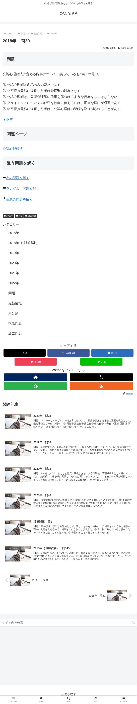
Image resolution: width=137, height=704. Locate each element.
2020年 (13, 263)
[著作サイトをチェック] (35, 377)
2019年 (13, 253)
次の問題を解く (17, 178)
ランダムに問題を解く (22, 188)
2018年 (9, 216)
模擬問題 (15, 323)
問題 (21, 216)
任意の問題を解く (19, 199)
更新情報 (15, 303)
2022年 (13, 283)
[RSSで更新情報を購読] (101, 386)
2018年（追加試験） (23, 243)
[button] (133, 622)
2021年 (13, 273)
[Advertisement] (68, 656)
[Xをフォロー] (101, 377)
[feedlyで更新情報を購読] (35, 386)
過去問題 (32, 216)
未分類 (13, 313)
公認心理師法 (13, 149)
